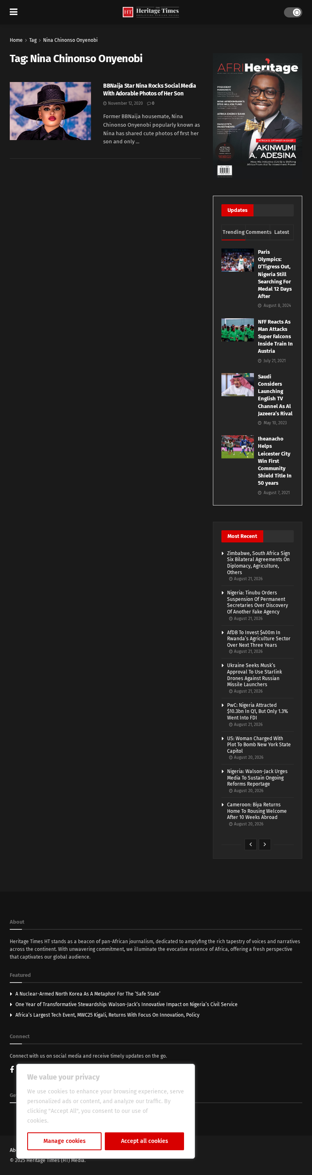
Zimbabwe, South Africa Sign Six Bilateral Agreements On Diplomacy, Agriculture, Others (258, 563)
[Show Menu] (13, 12)
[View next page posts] (265, 844)
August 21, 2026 (247, 579)
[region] (105, 1111)
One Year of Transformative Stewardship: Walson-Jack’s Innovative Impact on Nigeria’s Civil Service (126, 1004)
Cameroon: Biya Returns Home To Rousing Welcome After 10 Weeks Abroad (257, 811)
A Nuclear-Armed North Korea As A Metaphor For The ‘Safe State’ (87, 994)
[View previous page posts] (251, 844)
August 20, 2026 (248, 757)
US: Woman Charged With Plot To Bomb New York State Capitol (259, 745)
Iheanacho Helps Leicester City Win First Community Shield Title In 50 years (275, 461)
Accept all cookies (144, 1141)
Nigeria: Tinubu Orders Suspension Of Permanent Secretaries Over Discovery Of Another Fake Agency (257, 602)
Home (16, 40)
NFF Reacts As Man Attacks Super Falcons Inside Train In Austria (275, 336)
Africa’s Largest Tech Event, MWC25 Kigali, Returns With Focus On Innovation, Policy (107, 1015)
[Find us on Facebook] (12, 1070)
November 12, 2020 (125, 103)
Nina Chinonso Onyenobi (70, 40)
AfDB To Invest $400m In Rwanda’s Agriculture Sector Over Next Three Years (258, 639)
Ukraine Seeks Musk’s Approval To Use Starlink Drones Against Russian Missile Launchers (254, 675)
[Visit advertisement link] (257, 116)
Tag (33, 40)
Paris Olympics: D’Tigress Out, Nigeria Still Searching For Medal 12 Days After (275, 274)
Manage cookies (64, 1141)
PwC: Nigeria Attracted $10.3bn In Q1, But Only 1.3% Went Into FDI (257, 711)
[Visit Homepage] (151, 12)
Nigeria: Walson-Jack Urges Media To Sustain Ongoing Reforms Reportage (257, 778)
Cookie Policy (67, 1120)
